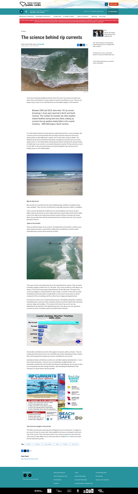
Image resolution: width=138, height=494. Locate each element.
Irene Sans (41, 44)
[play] (21, 12)
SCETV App (74, 444)
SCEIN (57, 444)
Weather (94, 16)
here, (69, 436)
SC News (23, 31)
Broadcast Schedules (26, 16)
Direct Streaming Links (59, 472)
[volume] (26, 11)
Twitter (76, 472)
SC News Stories (68, 16)
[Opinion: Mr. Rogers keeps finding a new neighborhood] (98, 33)
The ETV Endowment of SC (60, 476)
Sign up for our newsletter (102, 479)
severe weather (48, 444)
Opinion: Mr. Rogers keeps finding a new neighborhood (109, 34)
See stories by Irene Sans (29, 459)
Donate (114, 4)
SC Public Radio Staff (101, 472)
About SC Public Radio (80, 476)
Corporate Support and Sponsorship (84, 483)
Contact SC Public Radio (81, 479)
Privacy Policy (99, 476)
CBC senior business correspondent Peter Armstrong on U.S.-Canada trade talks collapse (103, 44)
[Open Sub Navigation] (51, 16)
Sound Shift (58, 16)
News (105, 30)
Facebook (56, 483)
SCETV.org (102, 16)
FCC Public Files (57, 479)
